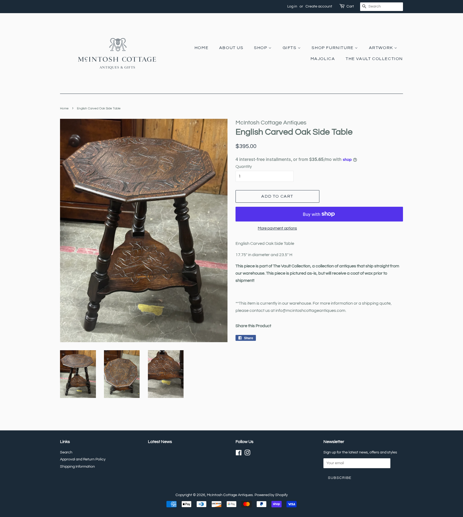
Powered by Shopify (271, 495)
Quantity (244, 166)
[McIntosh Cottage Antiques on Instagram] (247, 454)
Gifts (290, 48)
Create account (318, 6)
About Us (231, 48)
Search (66, 452)
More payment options (277, 228)
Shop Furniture (333, 48)
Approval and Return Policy (83, 459)
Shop (261, 48)
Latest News (160, 442)
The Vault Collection (374, 59)
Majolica (323, 59)
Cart (350, 6)
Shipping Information (77, 466)
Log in (292, 6)
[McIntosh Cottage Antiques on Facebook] (239, 454)
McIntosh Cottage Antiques (230, 495)
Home (201, 48)
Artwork (381, 48)
